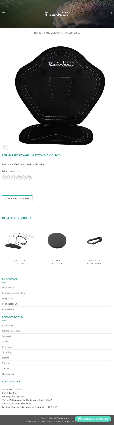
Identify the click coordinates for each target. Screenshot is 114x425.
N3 (39, 421)
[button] (3, 13)
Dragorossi (7, 298)
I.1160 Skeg (19, 263)
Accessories (72, 32)
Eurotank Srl (8, 287)
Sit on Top (6, 352)
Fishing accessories (11, 330)
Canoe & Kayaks (53, 32)
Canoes (5, 368)
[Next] (112, 248)
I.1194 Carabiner (94, 263)
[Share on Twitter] (14, 177)
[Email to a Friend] (19, 177)
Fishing (5, 357)
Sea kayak (6, 336)
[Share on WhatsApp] (4, 177)
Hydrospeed (8, 373)
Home (37, 32)
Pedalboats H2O (10, 303)
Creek (5, 341)
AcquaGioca (8, 309)
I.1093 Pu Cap (57, 263)
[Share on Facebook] (9, 177)
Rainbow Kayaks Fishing (13, 293)
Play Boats (7, 347)
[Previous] (2, 248)
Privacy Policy (64, 421)
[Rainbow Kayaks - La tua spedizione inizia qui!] (57, 14)
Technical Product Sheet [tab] (17, 198)
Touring (5, 363)
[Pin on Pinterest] (24, 177)
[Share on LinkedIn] (29, 177)
